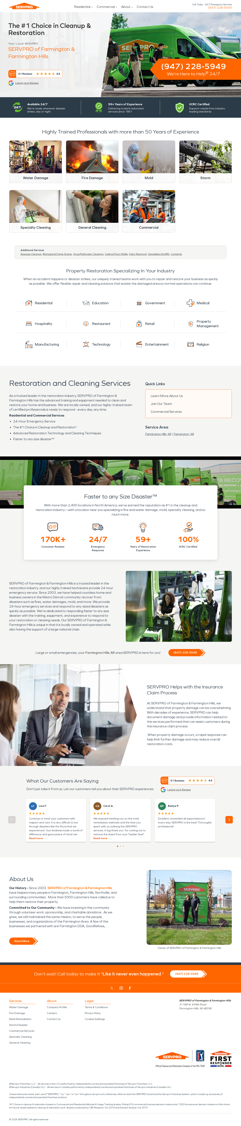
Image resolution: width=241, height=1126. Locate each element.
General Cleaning (19, 1042)
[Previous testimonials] (12, 819)
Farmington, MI (184, 434)
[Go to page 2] (120, 846)
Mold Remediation (20, 1019)
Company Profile (57, 1007)
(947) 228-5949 (220, 8)
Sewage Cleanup (30, 254)
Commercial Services (166, 412)
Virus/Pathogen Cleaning (88, 254)
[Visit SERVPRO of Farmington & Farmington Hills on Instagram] (121, 988)
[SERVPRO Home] (24, 6)
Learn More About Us (167, 396)
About (125, 6)
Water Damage (18, 1007)
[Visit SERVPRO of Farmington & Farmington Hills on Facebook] (130, 988)
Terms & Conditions (96, 1007)
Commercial (106, 6)
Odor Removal (137, 254)
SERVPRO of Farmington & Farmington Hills (80, 888)
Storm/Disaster (18, 1025)
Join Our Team (161, 404)
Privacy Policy (93, 1013)
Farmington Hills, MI (158, 434)
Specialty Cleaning (20, 1036)
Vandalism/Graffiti (158, 254)
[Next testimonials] (229, 819)
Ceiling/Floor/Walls (116, 254)
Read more (36, 838)
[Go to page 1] (117, 846)
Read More (21, 941)
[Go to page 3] (123, 846)
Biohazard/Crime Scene (57, 254)
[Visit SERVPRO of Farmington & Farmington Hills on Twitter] (111, 988)
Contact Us (145, 7)
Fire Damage (17, 1013)
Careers (52, 1013)
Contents (176, 254)
